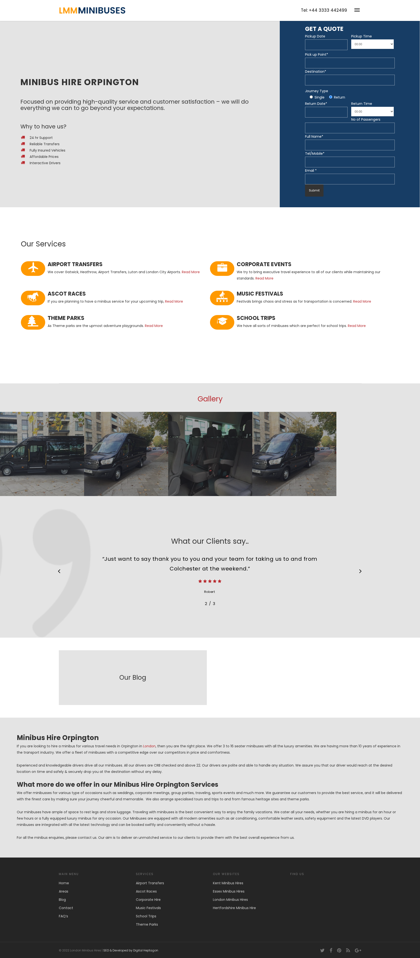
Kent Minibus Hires (228, 883)
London (149, 746)
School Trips (146, 916)
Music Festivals (148, 907)
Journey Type (316, 91)
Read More (191, 272)
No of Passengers (365, 119)
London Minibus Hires (230, 899)
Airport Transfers (150, 883)
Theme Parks (147, 924)
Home (64, 883)
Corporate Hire (148, 899)
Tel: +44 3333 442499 (324, 10)
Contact (66, 907)
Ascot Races (146, 891)
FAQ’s (63, 916)
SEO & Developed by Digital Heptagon (130, 950)
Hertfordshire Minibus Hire (234, 907)
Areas (63, 891)
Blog (62, 899)
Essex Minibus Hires (229, 891)
